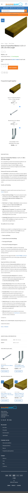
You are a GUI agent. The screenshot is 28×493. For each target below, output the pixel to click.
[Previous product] (5, 52)
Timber (6, 43)
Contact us (5, 466)
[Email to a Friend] (7, 72)
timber (2, 192)
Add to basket (13, 67)
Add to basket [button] (5, 371)
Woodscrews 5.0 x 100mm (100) (7, 366)
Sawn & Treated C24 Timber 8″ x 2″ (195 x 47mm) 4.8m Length (19, 395)
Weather (6, 326)
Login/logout (5, 435)
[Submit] (25, 11)
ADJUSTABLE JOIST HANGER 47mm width (20, 366)
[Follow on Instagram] (14, 478)
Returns (4, 448)
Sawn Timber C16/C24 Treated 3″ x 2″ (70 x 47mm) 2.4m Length (7, 395)
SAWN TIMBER (15, 59)
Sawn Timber (11, 43)
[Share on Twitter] (4, 72)
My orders (5, 427)
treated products (21, 255)
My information (6, 432)
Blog (3, 463)
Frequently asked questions (8, 450)
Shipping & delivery (6, 445)
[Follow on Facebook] (13, 478)
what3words (17, 312)
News (2, 326)
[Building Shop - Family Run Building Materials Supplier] (14, 4)
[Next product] (2, 52)
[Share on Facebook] (2, 72)
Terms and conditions (7, 442)
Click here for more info (14, 14)
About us (4, 458)
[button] (2, 4)
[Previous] (1, 391)
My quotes (5, 430)
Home (2, 43)
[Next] (27, 391)
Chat (4, 461)
